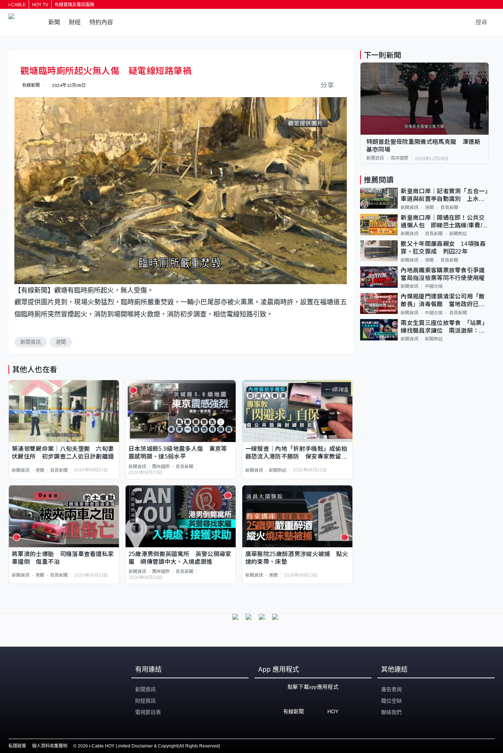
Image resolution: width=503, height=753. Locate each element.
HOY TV (40, 4)
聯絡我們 (391, 712)
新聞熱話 (277, 470)
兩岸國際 (161, 466)
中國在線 (434, 286)
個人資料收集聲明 (49, 746)
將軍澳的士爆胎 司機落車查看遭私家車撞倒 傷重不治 (63, 558)
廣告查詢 (391, 689)
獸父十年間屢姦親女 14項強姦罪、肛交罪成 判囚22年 (443, 248)
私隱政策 (17, 746)
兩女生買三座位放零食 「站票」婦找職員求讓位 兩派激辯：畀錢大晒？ (444, 327)
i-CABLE (17, 4)
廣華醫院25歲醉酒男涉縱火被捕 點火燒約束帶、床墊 (296, 558)
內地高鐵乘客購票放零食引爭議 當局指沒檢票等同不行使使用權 (445, 274)
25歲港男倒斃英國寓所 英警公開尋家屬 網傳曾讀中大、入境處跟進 (180, 558)
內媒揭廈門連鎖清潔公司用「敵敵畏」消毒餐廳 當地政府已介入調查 (443, 301)
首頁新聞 (59, 470)
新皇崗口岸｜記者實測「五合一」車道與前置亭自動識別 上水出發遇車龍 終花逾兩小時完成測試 (444, 196)
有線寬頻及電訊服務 (74, 4)
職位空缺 (391, 700)
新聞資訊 (30, 342)
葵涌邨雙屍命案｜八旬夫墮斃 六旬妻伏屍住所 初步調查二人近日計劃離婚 (63, 453)
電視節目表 (148, 712)
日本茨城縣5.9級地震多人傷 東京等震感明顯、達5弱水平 (178, 453)
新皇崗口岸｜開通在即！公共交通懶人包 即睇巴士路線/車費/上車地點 (444, 222)
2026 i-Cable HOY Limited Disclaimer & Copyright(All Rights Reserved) (149, 746)
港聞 (61, 342)
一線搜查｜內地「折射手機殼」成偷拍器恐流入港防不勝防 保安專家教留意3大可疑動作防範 (296, 453)
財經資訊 (145, 700)
